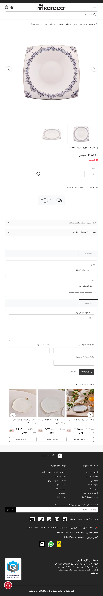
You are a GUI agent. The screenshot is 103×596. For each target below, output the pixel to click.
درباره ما (62, 493)
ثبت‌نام (10, 509)
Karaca (91, 187)
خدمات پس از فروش (89, 497)
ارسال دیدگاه (86, 371)
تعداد (93, 168)
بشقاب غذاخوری (72, 187)
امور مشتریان (60, 476)
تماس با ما (61, 497)
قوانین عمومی (92, 472)
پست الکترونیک (42, 344)
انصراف (73, 371)
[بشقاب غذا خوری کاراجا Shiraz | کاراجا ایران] (51, 74)
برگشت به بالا (49, 456)
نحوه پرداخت (92, 484)
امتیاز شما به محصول (85, 357)
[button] (7, 7)
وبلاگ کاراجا (61, 484)
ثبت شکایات (60, 489)
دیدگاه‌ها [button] (88, 303)
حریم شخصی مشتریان (57, 480)
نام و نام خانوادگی (86, 344)
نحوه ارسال (93, 489)
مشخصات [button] (88, 253)
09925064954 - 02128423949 (70, 532)
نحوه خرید (93, 480)
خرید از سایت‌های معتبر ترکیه (54, 472)
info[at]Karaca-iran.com (73, 537)
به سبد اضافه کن (79, 439)
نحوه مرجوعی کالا (91, 493)
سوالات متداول (92, 476)
